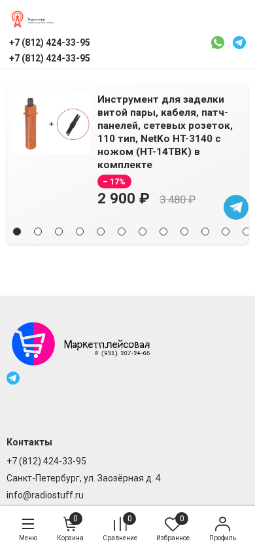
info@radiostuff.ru (45, 495)
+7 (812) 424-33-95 (46, 461)
